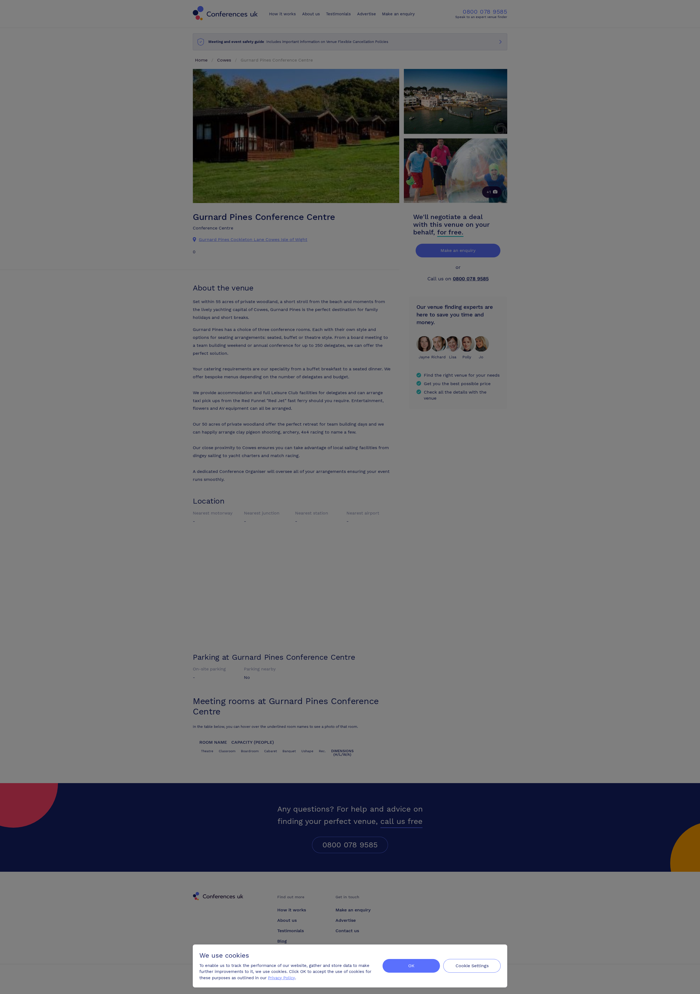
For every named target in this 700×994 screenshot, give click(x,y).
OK (411, 965)
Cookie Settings (472, 965)
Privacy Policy (281, 977)
